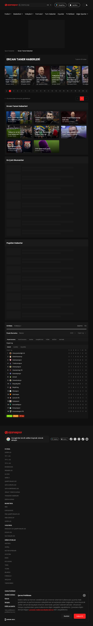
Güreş (7, 547)
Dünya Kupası (9, 499)
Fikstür (21, 333)
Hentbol (8, 543)
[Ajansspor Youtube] (87, 439)
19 (79, 91)
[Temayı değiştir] (85, 5)
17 (71, 91)
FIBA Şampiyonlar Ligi (12, 514)
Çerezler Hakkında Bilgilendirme (41, 610)
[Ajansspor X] (75, 439)
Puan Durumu (12, 333)
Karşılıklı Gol (39, 339)
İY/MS (47, 339)
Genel (9, 347)
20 (83, 91)
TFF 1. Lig (7, 456)
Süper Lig (8, 452)
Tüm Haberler (50, 14)
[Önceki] (7, 76)
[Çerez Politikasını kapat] (84, 595)
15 (63, 91)
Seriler (31, 339)
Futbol (7, 14)
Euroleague (9, 510)
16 (67, 91)
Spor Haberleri (9, 51)
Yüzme (7, 569)
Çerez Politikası (10, 591)
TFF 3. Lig (8, 463)
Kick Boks (8, 561)
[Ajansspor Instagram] (79, 439)
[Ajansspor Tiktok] (83, 439)
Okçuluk (8, 580)
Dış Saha (23, 347)
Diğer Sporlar (81, 14)
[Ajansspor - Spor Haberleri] (11, 5)
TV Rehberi (70, 14)
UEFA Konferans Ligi (12, 489)
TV (85, 326)
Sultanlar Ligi (10, 536)
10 (44, 91)
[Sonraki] (86, 76)
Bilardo (7, 572)
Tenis (6, 565)
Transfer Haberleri (12, 496)
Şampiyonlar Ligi (10, 481)
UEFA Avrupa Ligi (10, 485)
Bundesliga (9, 467)
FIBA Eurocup (9, 518)
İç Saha (15, 347)
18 (75, 91)
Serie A (7, 478)
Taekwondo (9, 583)
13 (56, 91)
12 (52, 91)
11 (48, 91)
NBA (6, 507)
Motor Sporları (10, 551)
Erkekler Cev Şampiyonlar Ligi (15, 529)
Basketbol (17, 14)
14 (60, 91)
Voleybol (28, 14)
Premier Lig (8, 470)
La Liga (7, 474)
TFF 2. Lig (8, 460)
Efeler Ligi (8, 532)
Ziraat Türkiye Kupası (12, 492)
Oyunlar (61, 14)
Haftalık (61, 339)
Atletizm (8, 554)
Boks (6, 558)
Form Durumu (22, 339)
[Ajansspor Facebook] (71, 439)
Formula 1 (39, 14)
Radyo (80, 326)
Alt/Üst (54, 339)
